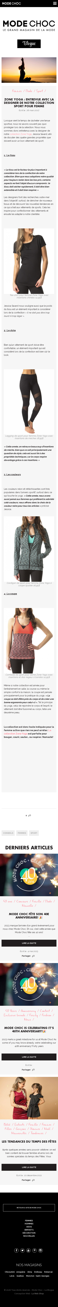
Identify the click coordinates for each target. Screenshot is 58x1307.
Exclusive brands (14, 1015)
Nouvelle (27, 905)
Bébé (7, 1124)
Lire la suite (29, 943)
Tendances (37, 1133)
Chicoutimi (10, 1272)
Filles (8, 1129)
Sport (39, 91)
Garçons (21, 1129)
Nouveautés (18, 1133)
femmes (22, 833)
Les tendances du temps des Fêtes (29, 1141)
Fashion (46, 1015)
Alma (29, 1272)
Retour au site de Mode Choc (29, 1208)
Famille (36, 901)
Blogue (29, 43)
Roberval (48, 1272)
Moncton (30, 1276)
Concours (22, 901)
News (27, 1019)
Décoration (29, 1233)
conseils (8, 833)
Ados (29, 1227)
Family (33, 1015)
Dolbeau (38, 1272)
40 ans (7, 901)
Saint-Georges (42, 1276)
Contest (45, 1011)
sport (34, 833)
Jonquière (20, 1272)
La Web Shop (38, 1294)
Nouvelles (29, 1236)
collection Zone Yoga (20, 134)
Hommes (35, 1129)
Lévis (12, 1276)
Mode (29, 91)
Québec (20, 1276)
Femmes (17, 91)
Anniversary (28, 1011)
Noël (47, 1129)
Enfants (19, 1124)
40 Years (11, 1011)
